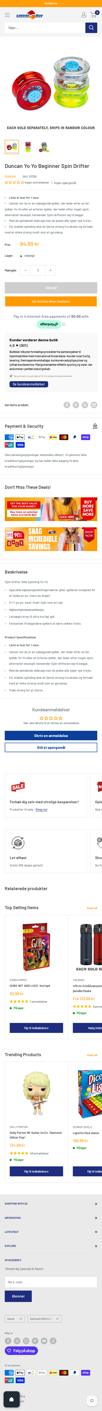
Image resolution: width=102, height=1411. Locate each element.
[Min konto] (83, 14)
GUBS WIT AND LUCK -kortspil (30, 986)
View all (92, 908)
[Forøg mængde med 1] (51, 270)
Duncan (10, 176)
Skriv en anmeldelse (51, 735)
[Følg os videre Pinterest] (35, 1341)
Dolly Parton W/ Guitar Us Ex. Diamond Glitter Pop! (35, 1135)
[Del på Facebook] (67, 405)
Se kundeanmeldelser (29, 384)
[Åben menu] (7, 15)
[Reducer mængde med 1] (25, 270)
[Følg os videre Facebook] (8, 1341)
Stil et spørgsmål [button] (51, 747)
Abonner (18, 1296)
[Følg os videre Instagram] (26, 1341)
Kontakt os (51, 3)
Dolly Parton (19, 1126)
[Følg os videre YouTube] (44, 1341)
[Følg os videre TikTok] (53, 1341)
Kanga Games (18, 979)
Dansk (10, 1318)
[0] (93, 15)
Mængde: (11, 270)
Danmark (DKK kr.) (40, 1318)
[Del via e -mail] (94, 405)
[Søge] (91, 28)
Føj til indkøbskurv (36, 1028)
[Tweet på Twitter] (85, 405)
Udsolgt (51, 288)
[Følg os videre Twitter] (17, 1341)
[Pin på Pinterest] (76, 405)
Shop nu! (41, 809)
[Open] (12, 1399)
